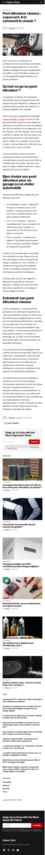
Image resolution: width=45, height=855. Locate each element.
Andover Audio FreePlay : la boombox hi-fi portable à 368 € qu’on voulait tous (20, 740)
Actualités (7, 10)
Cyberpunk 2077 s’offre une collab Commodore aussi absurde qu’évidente (22, 700)
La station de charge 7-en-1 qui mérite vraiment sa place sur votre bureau (22, 747)
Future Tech (12, 2)
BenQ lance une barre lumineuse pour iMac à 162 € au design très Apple (21, 761)
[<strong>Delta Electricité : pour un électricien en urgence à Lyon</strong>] (22, 588)
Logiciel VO (7, 800)
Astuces (6, 785)
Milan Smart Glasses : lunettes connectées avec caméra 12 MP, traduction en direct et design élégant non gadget (21, 769)
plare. (5, 694)
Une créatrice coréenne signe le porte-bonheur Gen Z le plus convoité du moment (22, 733)
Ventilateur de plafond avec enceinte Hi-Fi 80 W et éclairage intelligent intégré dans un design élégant (22, 708)
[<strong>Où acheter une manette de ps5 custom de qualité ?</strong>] (22, 509)
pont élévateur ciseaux (15, 119)
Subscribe (34, 442)
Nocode (6, 789)
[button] (4, 2)
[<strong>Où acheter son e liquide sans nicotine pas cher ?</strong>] (22, 628)
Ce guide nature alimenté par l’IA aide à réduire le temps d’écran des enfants (22, 716)
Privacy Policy (34, 447)
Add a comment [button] (13, 423)
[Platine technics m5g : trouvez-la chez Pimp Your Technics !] (22, 667)
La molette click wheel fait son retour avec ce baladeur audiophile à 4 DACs (22, 754)
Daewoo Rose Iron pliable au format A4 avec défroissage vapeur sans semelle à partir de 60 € (21, 725)
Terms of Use (12, 448)
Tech (5, 792)
